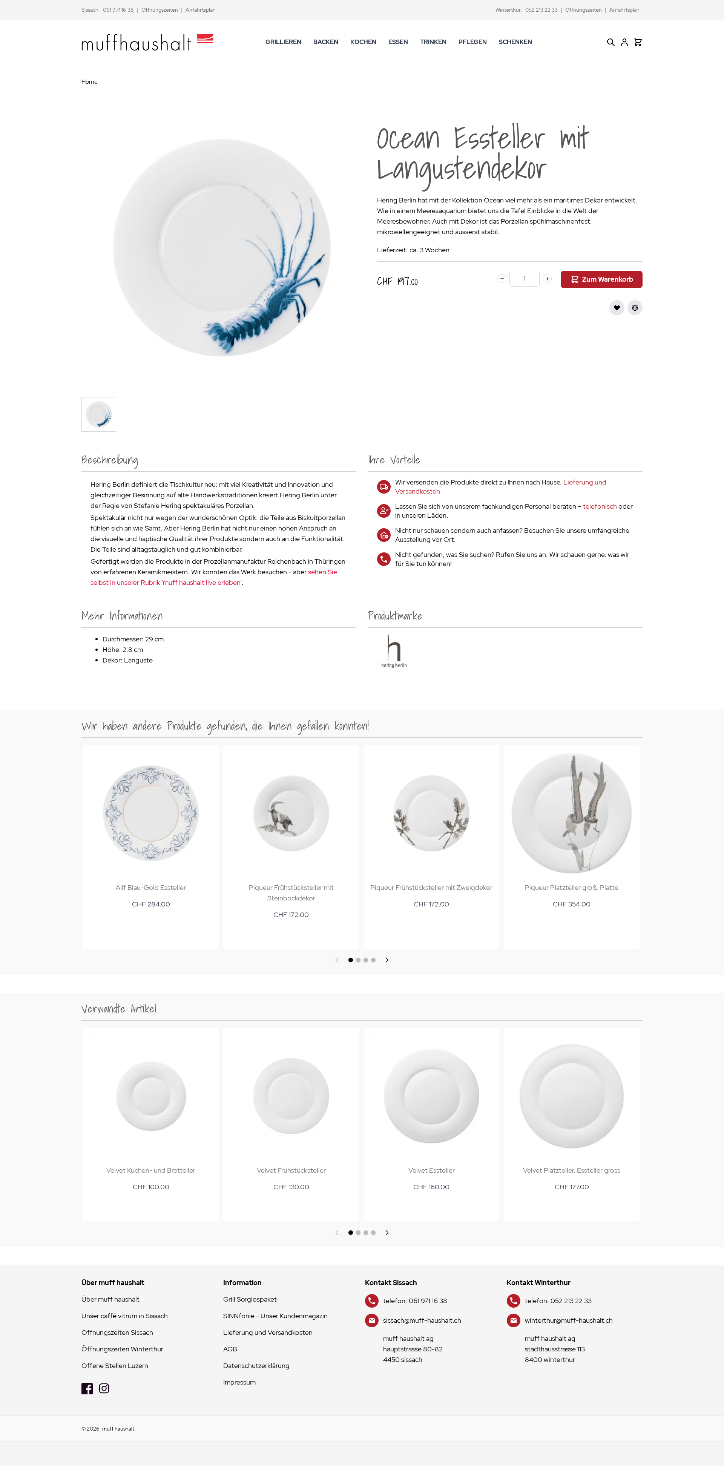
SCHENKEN (515, 42)
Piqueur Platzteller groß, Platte (571, 887)
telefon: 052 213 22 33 (558, 1300)
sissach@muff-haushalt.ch (422, 1320)
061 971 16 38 (118, 9)
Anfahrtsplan (201, 9)
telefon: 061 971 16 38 (415, 1300)
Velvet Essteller (431, 1170)
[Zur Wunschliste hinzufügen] (616, 307)
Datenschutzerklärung (256, 1365)
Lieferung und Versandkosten (268, 1332)
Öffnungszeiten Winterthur (122, 1349)
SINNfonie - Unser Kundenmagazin (275, 1315)
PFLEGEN (473, 42)
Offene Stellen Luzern (114, 1365)
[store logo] (147, 42)
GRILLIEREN (283, 42)
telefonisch (600, 506)
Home (89, 82)
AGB (230, 1349)
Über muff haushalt (110, 1299)
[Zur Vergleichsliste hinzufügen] (635, 307)
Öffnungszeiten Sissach (117, 1332)
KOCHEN (363, 42)
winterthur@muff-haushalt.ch (569, 1320)
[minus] (501, 278)
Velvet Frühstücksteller (291, 1170)
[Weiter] (387, 960)
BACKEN (325, 42)
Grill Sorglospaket (250, 1299)
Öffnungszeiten (159, 9)
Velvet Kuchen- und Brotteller (150, 1170)
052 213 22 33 (541, 9)
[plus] (547, 278)
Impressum (239, 1382)
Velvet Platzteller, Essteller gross (571, 1170)
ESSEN (398, 42)
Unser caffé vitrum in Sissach (124, 1315)
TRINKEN (433, 42)
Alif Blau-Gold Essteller (151, 887)
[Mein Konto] (624, 42)
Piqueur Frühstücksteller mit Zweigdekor (431, 887)
